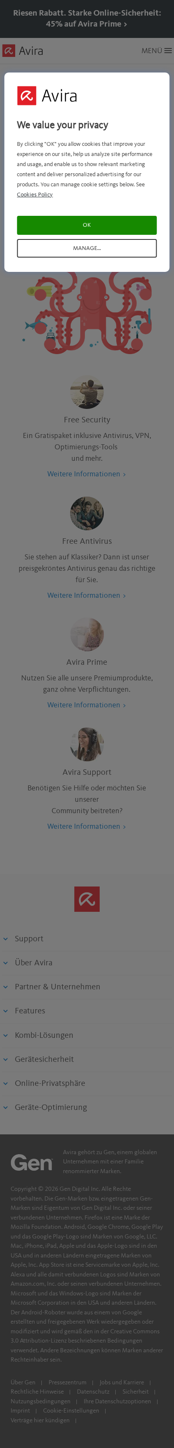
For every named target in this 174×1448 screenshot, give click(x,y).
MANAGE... (87, 248)
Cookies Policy (35, 195)
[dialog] (86, 172)
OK (87, 225)
